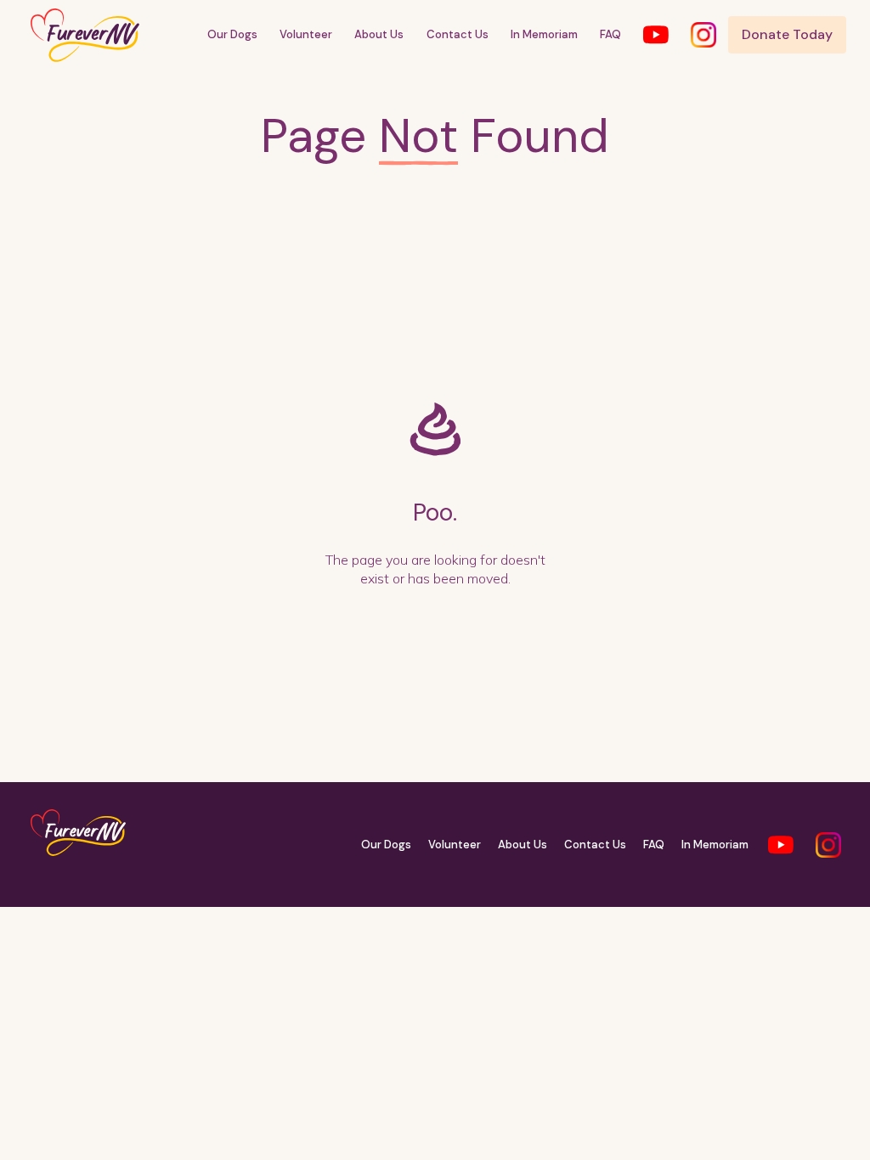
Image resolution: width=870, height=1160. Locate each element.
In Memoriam (544, 34)
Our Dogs (232, 34)
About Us (379, 34)
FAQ (610, 34)
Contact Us (458, 34)
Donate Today (787, 34)
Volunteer (306, 34)
